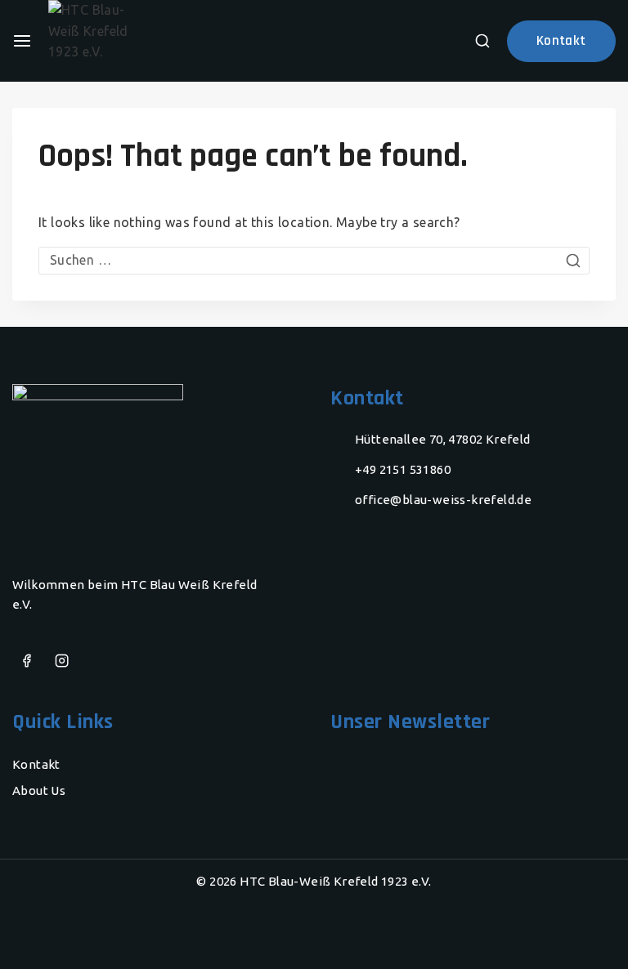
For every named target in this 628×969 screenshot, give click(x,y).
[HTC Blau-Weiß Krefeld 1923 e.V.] (113, 41)
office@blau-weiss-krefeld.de (443, 500)
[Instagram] (61, 661)
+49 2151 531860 (403, 469)
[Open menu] (22, 41)
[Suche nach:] (314, 259)
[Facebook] (26, 661)
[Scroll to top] (583, 932)
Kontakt (36, 764)
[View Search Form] (482, 41)
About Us (38, 790)
